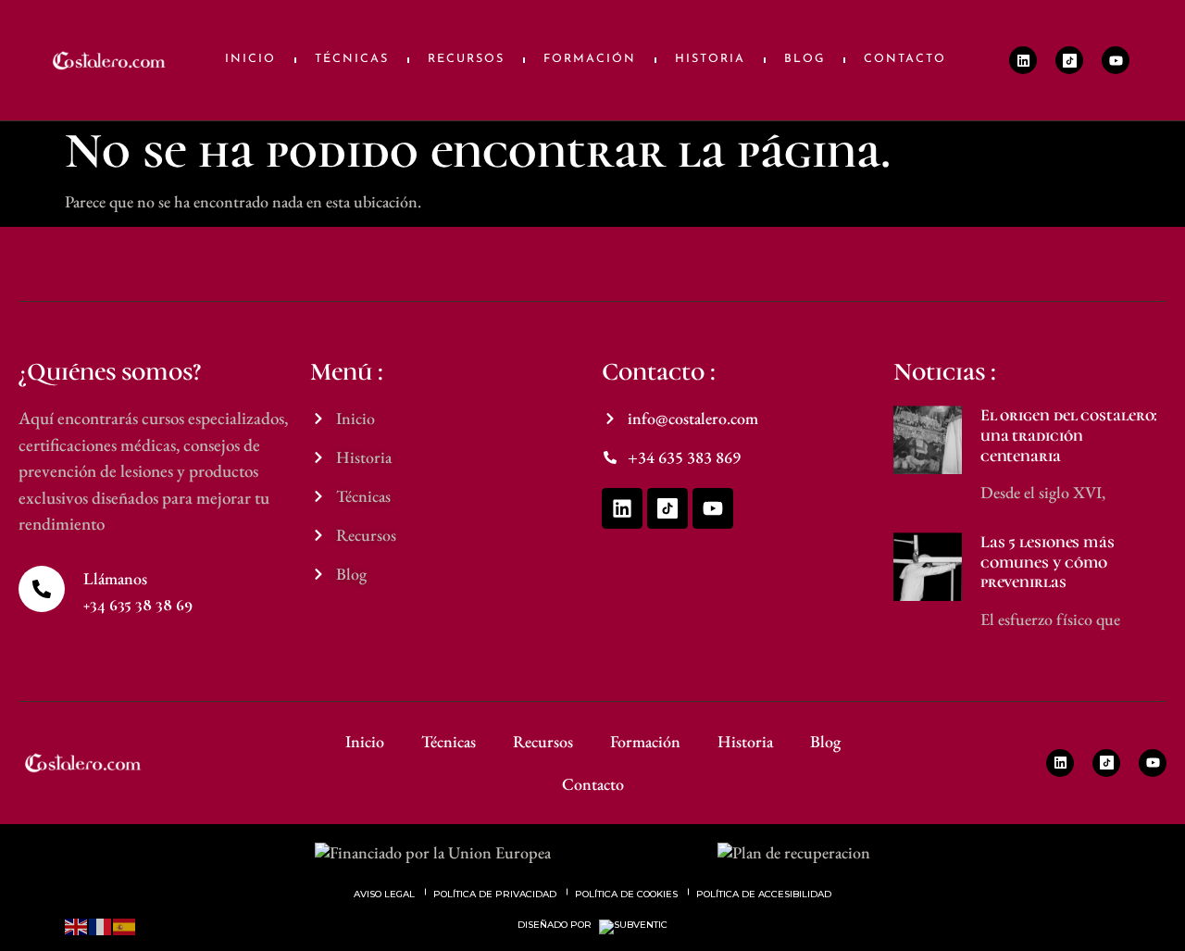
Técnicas (352, 59)
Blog (804, 59)
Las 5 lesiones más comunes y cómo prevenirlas (1047, 562)
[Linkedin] (1023, 60)
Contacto (905, 59)
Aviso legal (384, 894)
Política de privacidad (494, 894)
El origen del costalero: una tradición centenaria (1069, 435)
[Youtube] (1115, 60)
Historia (710, 59)
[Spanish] (125, 924)
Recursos (466, 59)
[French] (101, 924)
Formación (589, 59)
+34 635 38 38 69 (137, 604)
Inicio (250, 59)
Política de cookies (626, 894)
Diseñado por (556, 925)
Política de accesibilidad (763, 894)
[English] (77, 924)
